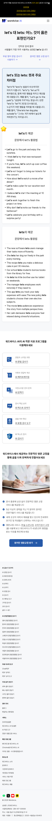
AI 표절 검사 (6, 591)
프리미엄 (26, 7)
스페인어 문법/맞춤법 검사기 (11, 636)
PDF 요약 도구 (7, 676)
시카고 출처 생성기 (8, 694)
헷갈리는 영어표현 (8, 712)
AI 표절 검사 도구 (23, 423)
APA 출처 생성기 (7, 686)
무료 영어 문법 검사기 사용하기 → (12, 58)
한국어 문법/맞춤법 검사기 (10, 628)
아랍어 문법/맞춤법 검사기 (10, 651)
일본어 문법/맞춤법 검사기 (10, 632)
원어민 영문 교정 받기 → (39, 58)
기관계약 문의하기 (8, 769)
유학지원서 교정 (42, 525)
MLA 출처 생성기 (7, 690)
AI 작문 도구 (6, 730)
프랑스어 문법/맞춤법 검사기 (11, 640)
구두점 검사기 (6, 603)
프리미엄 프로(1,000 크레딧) (26, 11)
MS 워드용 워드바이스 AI (10, 744)
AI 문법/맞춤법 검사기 (9, 616)
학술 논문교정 (28, 525)
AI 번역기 (19, 392)
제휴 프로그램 (6, 781)
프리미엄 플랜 (6, 722)
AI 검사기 (19, 438)
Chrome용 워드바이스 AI (10, 748)
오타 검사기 (6, 606)
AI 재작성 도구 (7, 599)
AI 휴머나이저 (6, 580)
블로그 (4, 708)
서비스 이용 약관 (7, 777)
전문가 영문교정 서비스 (9, 734)
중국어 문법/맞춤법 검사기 (10, 624)
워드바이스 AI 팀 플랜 (9, 726)
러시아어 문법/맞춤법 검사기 (11, 647)
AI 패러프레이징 (22, 377)
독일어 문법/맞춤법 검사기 (10, 643)
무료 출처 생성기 (7, 682)
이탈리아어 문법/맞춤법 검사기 (12, 659)
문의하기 (5, 765)
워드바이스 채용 (7, 784)
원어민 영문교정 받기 (23, 543)
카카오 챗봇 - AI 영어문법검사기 (12, 751)
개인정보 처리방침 (8, 773)
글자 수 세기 (6, 610)
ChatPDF (5, 669)
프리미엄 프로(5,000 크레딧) (26, 14)
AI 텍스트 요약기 (22, 407)
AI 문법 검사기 (21, 361)
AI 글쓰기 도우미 (7, 568)
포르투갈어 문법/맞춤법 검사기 (12, 655)
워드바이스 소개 (7, 762)
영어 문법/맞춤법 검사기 (9, 621)
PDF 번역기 (6, 673)
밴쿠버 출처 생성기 (8, 698)
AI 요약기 (5, 587)
